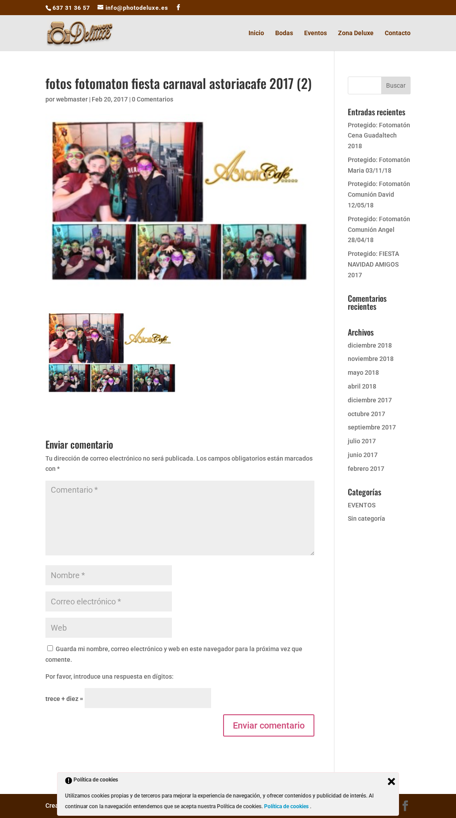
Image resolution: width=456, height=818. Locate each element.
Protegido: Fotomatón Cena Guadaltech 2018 (379, 135)
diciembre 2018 (370, 345)
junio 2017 (363, 454)
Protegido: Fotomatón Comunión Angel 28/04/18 (379, 229)
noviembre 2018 (371, 358)
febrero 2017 (366, 468)
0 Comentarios (152, 99)
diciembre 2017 (370, 400)
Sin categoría (366, 518)
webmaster (72, 99)
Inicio (256, 33)
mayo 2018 (363, 372)
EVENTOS (361, 505)
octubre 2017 (366, 413)
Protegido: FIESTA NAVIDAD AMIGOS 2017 (373, 264)
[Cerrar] (391, 781)
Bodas (284, 33)
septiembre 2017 (372, 427)
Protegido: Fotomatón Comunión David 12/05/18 (379, 194)
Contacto (398, 33)
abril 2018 (362, 386)
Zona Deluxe (356, 33)
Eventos (315, 33)
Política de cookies (287, 806)
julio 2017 (362, 441)
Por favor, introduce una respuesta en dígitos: (109, 676)
